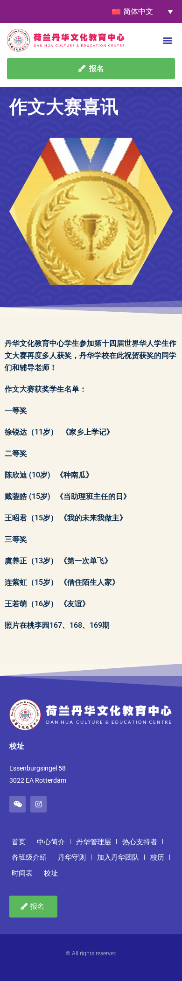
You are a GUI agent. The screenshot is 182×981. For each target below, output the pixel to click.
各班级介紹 (29, 857)
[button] (167, 40)
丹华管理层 (93, 842)
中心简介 (51, 842)
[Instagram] (38, 804)
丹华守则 (72, 857)
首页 (19, 842)
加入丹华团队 (118, 857)
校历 (157, 857)
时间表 (22, 873)
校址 (51, 873)
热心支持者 (139, 842)
